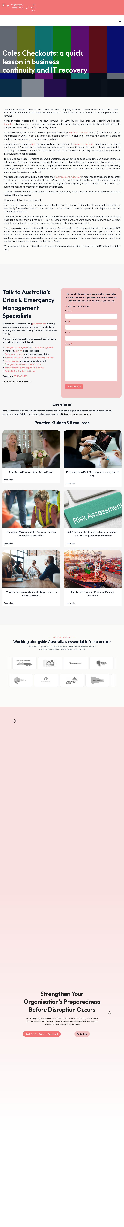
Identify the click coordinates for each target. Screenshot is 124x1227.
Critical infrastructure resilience (20, 371)
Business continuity (14, 357)
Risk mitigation (12, 361)
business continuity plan (68, 176)
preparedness (39, 323)
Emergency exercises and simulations (23, 364)
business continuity (79, 132)
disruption (9, 124)
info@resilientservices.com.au (17, 381)
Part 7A (18, 350)
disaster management (43, 347)
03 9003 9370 (20, 376)
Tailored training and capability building (24, 367)
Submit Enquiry (74, 386)
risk (33, 143)
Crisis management (14, 354)
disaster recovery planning (41, 357)
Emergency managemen (17, 347)
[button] (4, 5)
